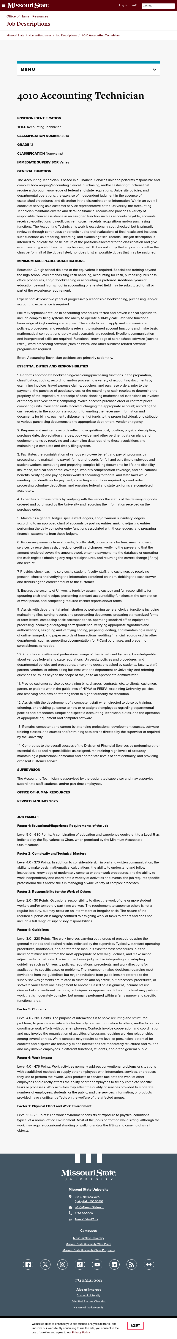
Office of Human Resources (27, 16)
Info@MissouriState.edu (89, 1207)
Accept (135, 1326)
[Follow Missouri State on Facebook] (28, 1264)
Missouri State (15, 35)
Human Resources (39, 35)
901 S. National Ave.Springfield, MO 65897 (89, 1199)
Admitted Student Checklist (88, 1301)
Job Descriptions (28, 24)
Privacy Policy (81, 1332)
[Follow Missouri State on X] (45, 1264)
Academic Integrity (88, 1295)
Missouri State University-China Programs (89, 1250)
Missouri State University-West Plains (88, 1244)
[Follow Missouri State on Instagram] (62, 1264)
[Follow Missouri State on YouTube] (97, 1264)
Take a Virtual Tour (86, 1219)
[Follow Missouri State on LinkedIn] (114, 1264)
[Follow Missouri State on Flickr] (149, 1264)
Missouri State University (88, 1238)
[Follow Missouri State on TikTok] (80, 1264)
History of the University (88, 1307)
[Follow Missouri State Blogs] (131, 1264)
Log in (123, 5)
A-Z (134, 5)
